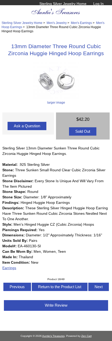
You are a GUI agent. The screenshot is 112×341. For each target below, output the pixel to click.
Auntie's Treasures (53, 335)
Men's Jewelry (57, 22)
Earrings (9, 268)
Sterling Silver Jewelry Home (62, 4)
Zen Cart (86, 335)
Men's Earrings (81, 22)
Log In (98, 4)
